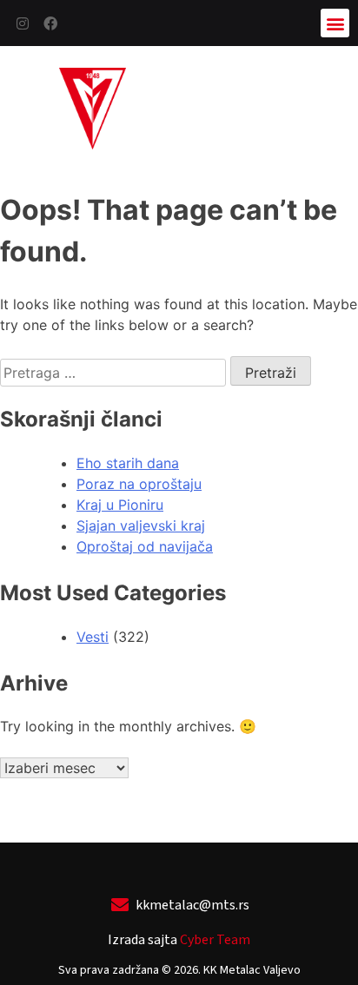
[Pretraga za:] (115, 372)
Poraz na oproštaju (139, 483)
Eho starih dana (127, 463)
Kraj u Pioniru (119, 504)
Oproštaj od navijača (144, 546)
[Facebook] (50, 23)
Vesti (92, 636)
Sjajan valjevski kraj (140, 525)
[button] (335, 23)
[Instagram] (22, 23)
